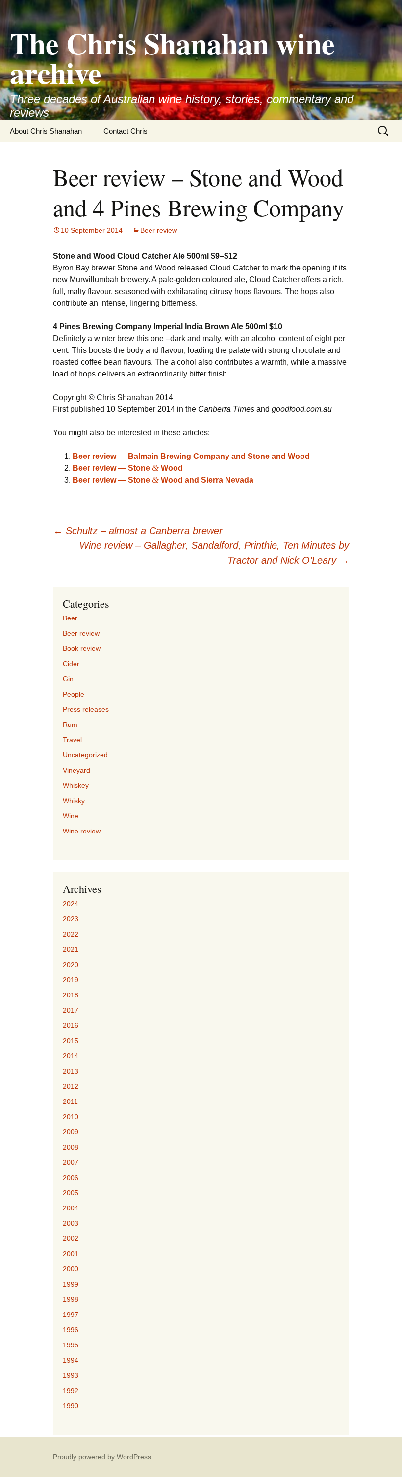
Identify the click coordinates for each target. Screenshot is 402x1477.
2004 (70, 1208)
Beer (70, 618)
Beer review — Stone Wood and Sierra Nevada (163, 480)
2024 (70, 904)
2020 (70, 964)
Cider (71, 664)
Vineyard (76, 770)
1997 (70, 1314)
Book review (81, 648)
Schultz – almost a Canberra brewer (138, 530)
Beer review (158, 230)
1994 (70, 1360)
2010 (70, 1117)
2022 (70, 934)
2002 (70, 1238)
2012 (70, 1086)
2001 (70, 1254)
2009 (70, 1132)
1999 (70, 1284)
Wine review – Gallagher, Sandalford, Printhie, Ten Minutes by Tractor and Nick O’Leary (214, 552)
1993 (70, 1375)
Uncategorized (85, 755)
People (73, 694)
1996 (70, 1330)
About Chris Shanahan (46, 131)
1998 (70, 1299)
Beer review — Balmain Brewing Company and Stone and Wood (191, 456)
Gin (68, 679)
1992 (70, 1391)
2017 (70, 1010)
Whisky (74, 801)
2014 (70, 1056)
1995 (70, 1345)
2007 (70, 1162)
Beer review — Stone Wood (128, 468)
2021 (70, 949)
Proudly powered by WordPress (102, 1457)
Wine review (81, 831)
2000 (70, 1269)
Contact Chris (125, 131)
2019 (70, 980)
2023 (70, 919)
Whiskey (76, 785)
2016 (70, 1025)
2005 (70, 1193)
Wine (70, 816)
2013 (70, 1071)
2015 (70, 1041)
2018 (70, 995)
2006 (70, 1178)
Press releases (86, 709)
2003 (70, 1223)
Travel (72, 740)
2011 (70, 1101)
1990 (70, 1406)
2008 (70, 1147)
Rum (70, 724)
